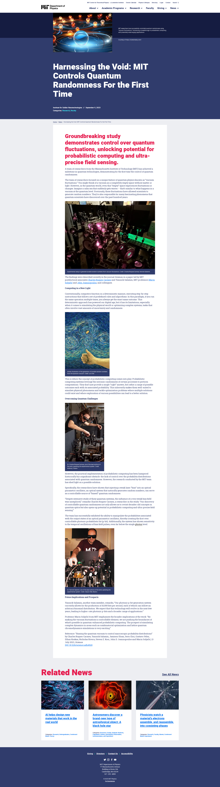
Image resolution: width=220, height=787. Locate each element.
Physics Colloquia (144, 3)
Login (161, 3)
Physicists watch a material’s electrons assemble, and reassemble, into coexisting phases (157, 720)
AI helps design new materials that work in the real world (61, 718)
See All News (170, 674)
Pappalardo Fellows (99, 734)
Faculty (150, 8)
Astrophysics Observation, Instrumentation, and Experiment (107, 735)
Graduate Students (117, 733)
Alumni (161, 734)
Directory (154, 3)
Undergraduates (64, 734)
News (60, 122)
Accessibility (127, 753)
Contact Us (113, 753)
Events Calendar (131, 3)
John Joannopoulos (87, 282)
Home (55, 122)
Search (175, 3)
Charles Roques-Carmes (99, 279)
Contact (168, 3)
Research (66, 110)
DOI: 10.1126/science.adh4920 (78, 645)
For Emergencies (110, 781)
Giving (90, 753)
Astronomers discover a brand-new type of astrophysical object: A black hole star (107, 720)
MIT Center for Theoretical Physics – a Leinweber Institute (105, 3)
